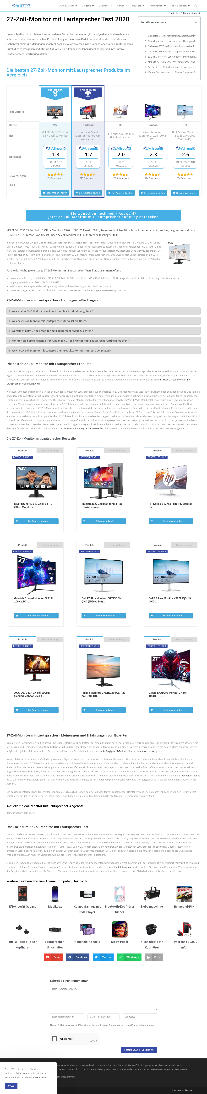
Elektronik (185, 13)
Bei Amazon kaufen (56, 192)
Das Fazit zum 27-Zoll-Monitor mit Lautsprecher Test (172, 67)
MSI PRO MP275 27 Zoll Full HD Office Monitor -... (33, 506)
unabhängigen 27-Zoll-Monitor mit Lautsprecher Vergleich (130, 751)
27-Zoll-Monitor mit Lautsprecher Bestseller (79, 428)
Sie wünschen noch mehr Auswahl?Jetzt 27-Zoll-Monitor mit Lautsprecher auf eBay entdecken (103, 215)
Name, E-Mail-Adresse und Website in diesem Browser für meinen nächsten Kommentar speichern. (103, 1025)
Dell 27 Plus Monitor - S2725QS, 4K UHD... (170, 600)
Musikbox (55, 906)
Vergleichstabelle (190, 775)
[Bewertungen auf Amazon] (55, 174)
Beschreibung (50, 450)
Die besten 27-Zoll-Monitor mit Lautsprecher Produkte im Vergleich (172, 36)
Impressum (177, 1090)
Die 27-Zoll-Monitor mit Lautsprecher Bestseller (172, 51)
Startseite (174, 13)
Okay (11, 1085)
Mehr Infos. (41, 1077)
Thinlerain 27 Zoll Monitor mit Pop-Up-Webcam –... (102, 506)
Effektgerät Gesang (22, 906)
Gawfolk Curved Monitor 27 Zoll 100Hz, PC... (33, 600)
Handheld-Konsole (87, 941)
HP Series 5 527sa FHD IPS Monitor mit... (170, 506)
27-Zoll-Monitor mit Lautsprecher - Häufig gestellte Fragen (172, 41)
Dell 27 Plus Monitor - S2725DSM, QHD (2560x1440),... (102, 600)
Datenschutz (191, 1090)
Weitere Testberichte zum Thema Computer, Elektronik (172, 72)
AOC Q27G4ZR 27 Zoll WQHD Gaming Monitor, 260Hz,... (32, 694)
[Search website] (195, 5)
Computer (197, 13)
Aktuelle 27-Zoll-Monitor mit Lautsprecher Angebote (172, 62)
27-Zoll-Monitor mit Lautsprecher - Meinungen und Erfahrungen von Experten (172, 56)
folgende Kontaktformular (118, 867)
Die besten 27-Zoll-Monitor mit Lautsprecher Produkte (172, 46)
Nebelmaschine (152, 906)
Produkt (22, 450)
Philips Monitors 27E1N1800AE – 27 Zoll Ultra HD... (103, 694)
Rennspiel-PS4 (184, 906)
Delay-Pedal (119, 941)
